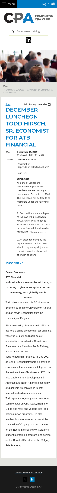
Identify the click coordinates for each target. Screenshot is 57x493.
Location (9, 159)
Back (8, 104)
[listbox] (37, 104)
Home (5, 86)
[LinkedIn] (32, 479)
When (8, 152)
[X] (25, 479)
